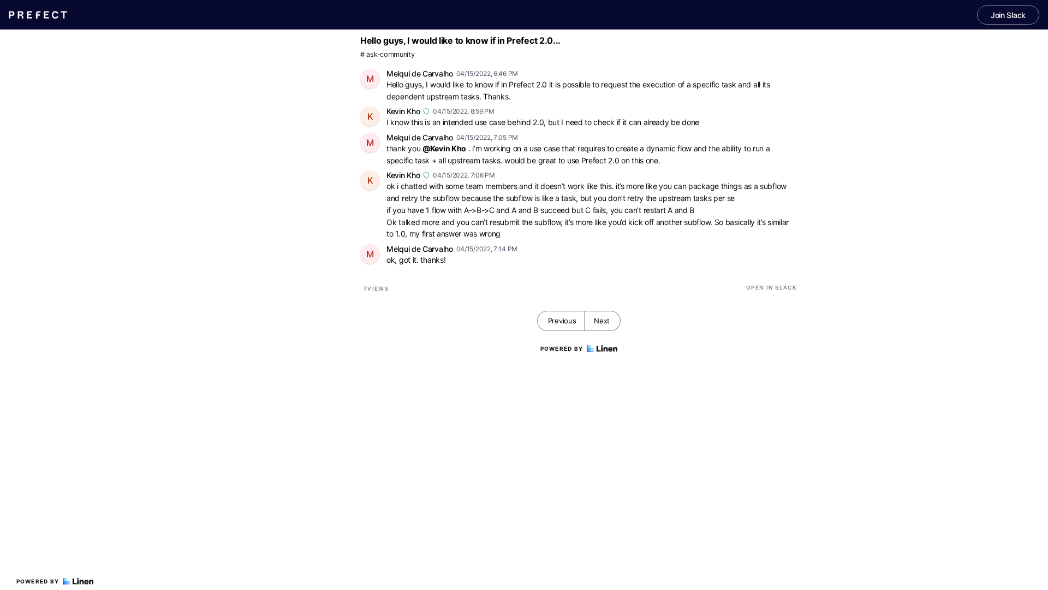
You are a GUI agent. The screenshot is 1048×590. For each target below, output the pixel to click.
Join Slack (1008, 15)
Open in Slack (771, 287)
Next (602, 320)
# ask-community (387, 54)
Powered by (37, 581)
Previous (562, 320)
